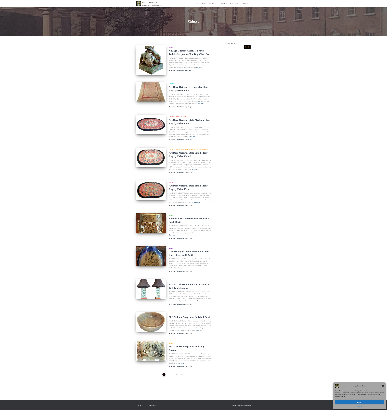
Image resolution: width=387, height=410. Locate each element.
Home (197, 3)
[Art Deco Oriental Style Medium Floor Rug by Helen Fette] (151, 124)
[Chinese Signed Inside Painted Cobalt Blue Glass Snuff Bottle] (151, 256)
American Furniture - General (179, 116)
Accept (359, 402)
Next (181, 374)
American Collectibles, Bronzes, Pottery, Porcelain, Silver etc (190, 149)
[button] (383, 386)
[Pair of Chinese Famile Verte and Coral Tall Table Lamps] (151, 289)
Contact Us (212, 3)
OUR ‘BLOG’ (244, 3)
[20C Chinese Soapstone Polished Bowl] (151, 322)
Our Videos (223, 3)
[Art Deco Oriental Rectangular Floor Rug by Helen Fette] (151, 92)
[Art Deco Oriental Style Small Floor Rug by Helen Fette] (151, 190)
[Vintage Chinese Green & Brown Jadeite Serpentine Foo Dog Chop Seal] (151, 60)
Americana (172, 83)
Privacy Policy (359, 406)
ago (188, 70)
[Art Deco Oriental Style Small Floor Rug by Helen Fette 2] (151, 157)
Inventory (233, 3)
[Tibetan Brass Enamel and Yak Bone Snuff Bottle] (151, 223)
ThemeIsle (248, 405)
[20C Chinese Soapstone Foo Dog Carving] (151, 351)
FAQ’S (204, 3)
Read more (198, 67)
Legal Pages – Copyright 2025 (147, 405)
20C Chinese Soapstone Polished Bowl (189, 317)
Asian (171, 47)
